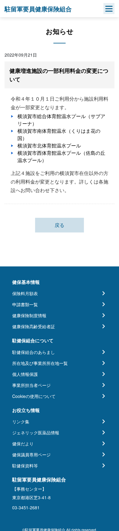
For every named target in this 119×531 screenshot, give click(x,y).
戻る (59, 224)
